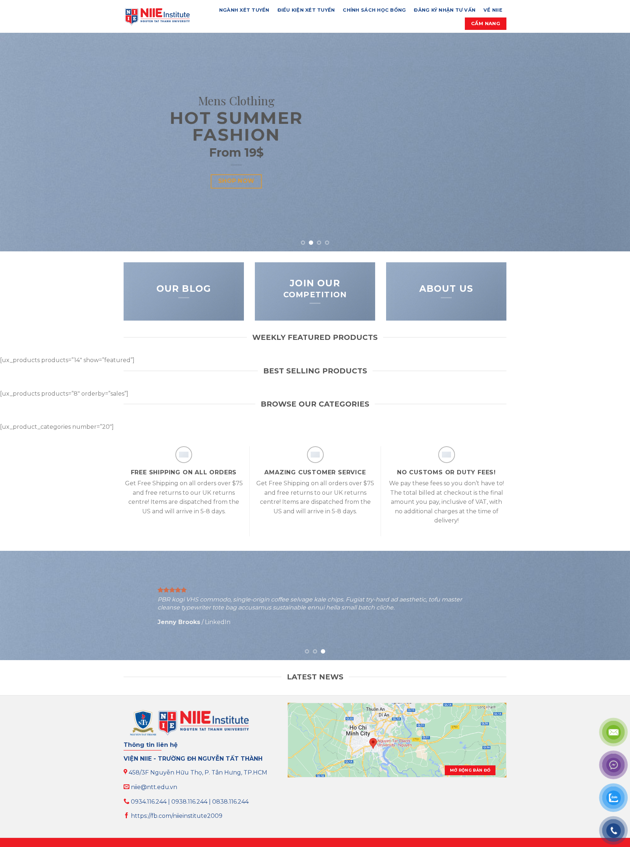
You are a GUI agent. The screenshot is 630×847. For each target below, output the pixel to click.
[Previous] (21, 142)
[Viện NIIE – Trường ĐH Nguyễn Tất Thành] (157, 17)
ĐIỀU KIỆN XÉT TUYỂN (306, 10)
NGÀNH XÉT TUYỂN (244, 10)
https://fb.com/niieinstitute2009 (175, 815)
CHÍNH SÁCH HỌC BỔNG (374, 10)
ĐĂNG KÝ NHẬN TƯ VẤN (444, 10)
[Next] (608, 142)
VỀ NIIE (492, 10)
